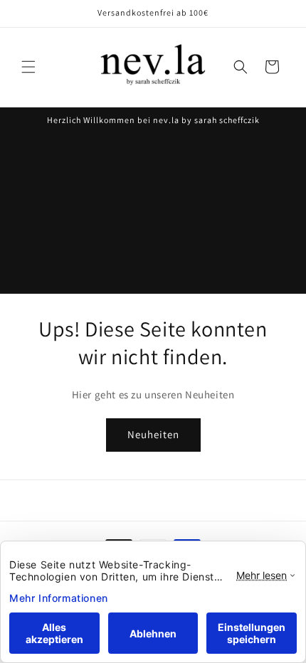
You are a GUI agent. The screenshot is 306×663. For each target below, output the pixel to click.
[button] (28, 67)
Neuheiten (153, 434)
